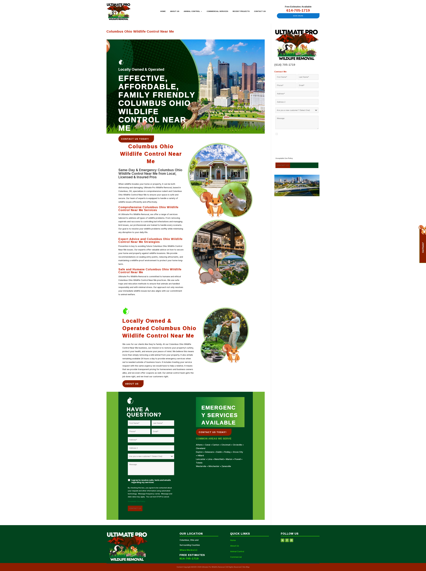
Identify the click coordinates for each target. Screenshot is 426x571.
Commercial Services (217, 11)
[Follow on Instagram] (291, 540)
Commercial (236, 557)
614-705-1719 (298, 10)
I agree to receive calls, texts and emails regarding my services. (151, 481)
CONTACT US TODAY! (135, 139)
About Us (174, 11)
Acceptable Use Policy (136, 501)
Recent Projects (241, 11)
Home (163, 11)
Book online (298, 16)
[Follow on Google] (282, 540)
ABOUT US (132, 383)
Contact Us (260, 11)
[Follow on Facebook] (287, 540)
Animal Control (192, 11)
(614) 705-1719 (284, 64)
